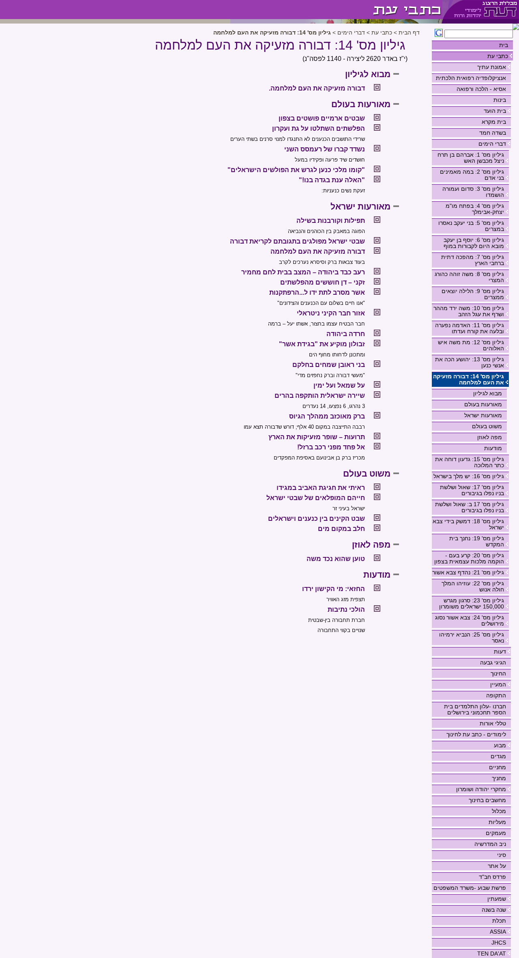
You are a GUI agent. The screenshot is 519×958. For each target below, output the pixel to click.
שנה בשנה (494, 909)
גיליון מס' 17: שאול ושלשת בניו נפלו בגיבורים (472, 490)
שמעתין (496, 898)
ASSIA (498, 931)
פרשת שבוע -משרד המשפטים (469, 888)
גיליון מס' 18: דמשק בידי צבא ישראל (468, 524)
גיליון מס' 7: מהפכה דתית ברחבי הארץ (472, 260)
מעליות (497, 822)
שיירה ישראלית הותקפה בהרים (320, 395)
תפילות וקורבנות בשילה (330, 220)
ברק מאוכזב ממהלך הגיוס (327, 416)
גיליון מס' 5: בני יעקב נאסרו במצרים (471, 226)
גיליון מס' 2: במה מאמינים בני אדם (472, 174)
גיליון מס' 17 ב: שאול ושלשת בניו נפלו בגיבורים (469, 507)
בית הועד (495, 111)
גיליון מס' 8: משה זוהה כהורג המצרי (469, 277)
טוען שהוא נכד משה (336, 558)
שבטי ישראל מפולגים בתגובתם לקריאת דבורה (297, 241)
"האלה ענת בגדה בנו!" (332, 180)
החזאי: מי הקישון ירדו (333, 588)
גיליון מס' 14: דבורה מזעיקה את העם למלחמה (468, 379)
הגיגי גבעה (493, 662)
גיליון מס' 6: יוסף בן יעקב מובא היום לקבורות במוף (474, 243)
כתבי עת (497, 56)
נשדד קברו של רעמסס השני (324, 149)
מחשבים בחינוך (487, 800)
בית (503, 45)
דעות (500, 651)
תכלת (499, 920)
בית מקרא (494, 122)
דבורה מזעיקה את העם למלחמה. (317, 88)
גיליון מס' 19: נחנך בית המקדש (476, 541)
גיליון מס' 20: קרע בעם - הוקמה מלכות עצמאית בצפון (469, 558)
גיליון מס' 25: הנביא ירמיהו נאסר (471, 637)
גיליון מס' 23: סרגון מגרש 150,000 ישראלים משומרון (471, 603)
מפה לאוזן (489, 437)
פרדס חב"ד (492, 877)
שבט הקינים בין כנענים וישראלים (316, 518)
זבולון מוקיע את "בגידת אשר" (322, 344)
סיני (501, 855)
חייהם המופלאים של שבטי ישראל (315, 497)
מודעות (493, 448)
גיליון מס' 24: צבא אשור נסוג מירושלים (469, 620)
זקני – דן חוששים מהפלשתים (322, 282)
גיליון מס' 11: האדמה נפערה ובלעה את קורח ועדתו (469, 328)
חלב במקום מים (341, 528)
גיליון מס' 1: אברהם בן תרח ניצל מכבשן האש (471, 157)
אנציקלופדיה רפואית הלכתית (471, 78)
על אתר (497, 866)
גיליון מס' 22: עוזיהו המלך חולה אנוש (473, 586)
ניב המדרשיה (490, 844)
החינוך (498, 673)
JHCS (498, 942)
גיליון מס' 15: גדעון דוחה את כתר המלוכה (469, 462)
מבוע (500, 745)
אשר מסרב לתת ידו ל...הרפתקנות (317, 292)
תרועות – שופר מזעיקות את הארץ (316, 437)
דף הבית (409, 33)
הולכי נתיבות (346, 609)
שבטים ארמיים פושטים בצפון (322, 118)
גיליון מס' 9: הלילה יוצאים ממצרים (473, 294)
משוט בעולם (487, 426)
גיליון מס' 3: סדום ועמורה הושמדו (473, 192)
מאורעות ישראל (483, 415)
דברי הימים (492, 143)
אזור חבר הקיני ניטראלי (331, 313)
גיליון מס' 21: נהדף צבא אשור (468, 572)
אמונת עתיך (491, 67)
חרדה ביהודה (345, 333)
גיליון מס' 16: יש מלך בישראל (468, 476)
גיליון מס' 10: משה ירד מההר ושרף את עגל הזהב (468, 311)
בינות (499, 100)
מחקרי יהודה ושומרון (481, 789)
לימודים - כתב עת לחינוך (476, 734)
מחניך (499, 778)
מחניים (497, 767)
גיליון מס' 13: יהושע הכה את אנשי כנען (469, 362)
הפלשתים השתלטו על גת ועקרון (318, 128)
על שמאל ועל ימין (339, 385)
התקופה (496, 695)
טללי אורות (493, 723)
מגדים (498, 756)
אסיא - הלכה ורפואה (481, 89)
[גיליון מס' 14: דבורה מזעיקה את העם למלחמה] (336, 9)
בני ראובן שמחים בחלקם (328, 364)
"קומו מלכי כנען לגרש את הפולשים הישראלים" (296, 169)
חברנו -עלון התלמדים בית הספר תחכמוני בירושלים (475, 709)
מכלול (499, 811)
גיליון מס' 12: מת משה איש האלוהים (471, 345)
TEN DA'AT (491, 953)
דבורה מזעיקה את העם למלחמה (317, 251)
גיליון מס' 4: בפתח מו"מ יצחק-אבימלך (475, 209)
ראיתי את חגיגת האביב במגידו (321, 487)
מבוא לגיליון (487, 393)
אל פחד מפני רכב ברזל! (331, 447)
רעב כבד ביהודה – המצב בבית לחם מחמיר (303, 272)
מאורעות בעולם (483, 404)
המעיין (498, 684)
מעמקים (496, 833)
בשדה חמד (492, 132)
